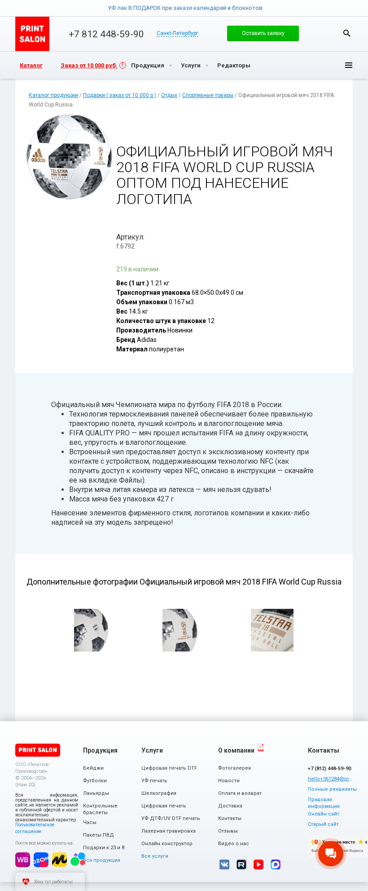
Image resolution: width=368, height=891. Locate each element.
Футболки (95, 781)
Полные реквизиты (332, 789)
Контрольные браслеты (100, 809)
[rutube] (241, 864)
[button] (263, 33)
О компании (236, 750)
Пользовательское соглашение (34, 828)
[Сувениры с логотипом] (32, 34)
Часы (89, 822)
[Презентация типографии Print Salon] (261, 748)
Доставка (230, 806)
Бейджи (93, 768)
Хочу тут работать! (53, 881)
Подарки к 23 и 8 (103, 848)
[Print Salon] (37, 750)
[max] (275, 864)
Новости (229, 781)
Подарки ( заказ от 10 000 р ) (119, 95)
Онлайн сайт (323, 814)
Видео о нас (233, 844)
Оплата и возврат (240, 793)
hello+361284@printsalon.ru (330, 779)
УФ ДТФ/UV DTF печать (170, 818)
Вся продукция (101, 860)
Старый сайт (323, 824)
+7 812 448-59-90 (106, 34)
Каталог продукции (53, 95)
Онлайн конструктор (167, 844)
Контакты (229, 818)
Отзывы (228, 831)
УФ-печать (154, 781)
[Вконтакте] (224, 864)
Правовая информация (324, 803)
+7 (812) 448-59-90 (329, 768)
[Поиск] (347, 33)
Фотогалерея (234, 768)
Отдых (169, 95)
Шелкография (158, 793)
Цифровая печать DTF (169, 768)
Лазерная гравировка (168, 831)
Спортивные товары (207, 95)
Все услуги (154, 856)
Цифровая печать (163, 806)
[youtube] (258, 864)
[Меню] (341, 65)
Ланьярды (96, 793)
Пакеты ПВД (98, 835)
